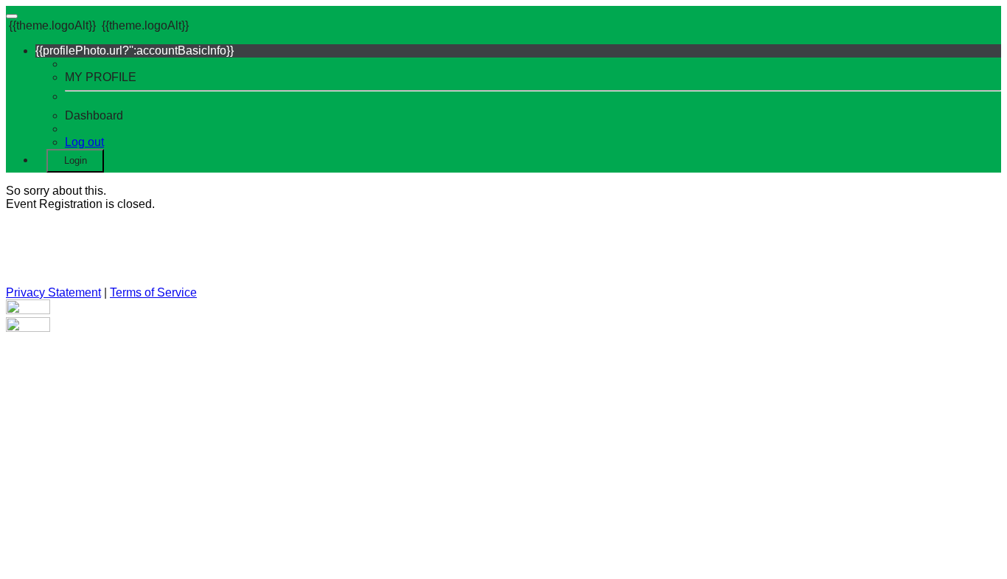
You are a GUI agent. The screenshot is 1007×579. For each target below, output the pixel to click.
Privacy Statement (53, 292)
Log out (84, 142)
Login (75, 160)
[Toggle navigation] (12, 16)
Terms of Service (153, 292)
